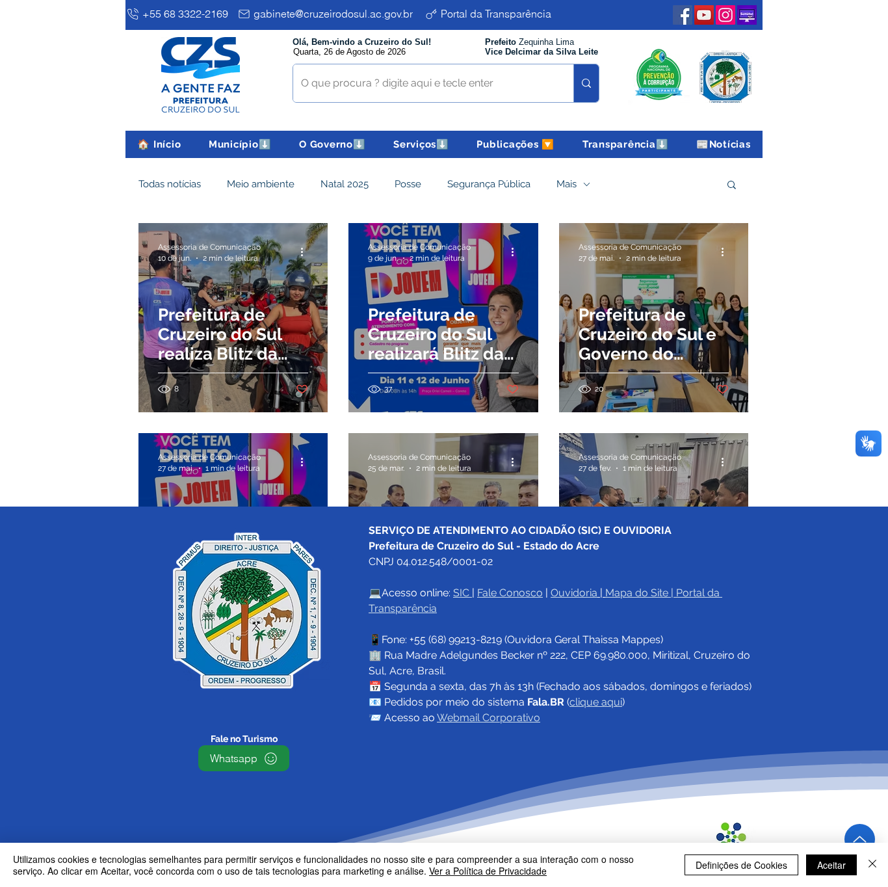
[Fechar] (872, 865)
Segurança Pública (488, 184)
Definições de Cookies (741, 864)
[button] (240, 144)
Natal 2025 (344, 184)
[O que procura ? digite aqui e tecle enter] (586, 83)
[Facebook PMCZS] (682, 15)
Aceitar (831, 864)
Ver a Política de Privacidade (488, 870)
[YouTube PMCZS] (704, 15)
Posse (408, 184)
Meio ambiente (260, 184)
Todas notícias (169, 184)
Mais (566, 184)
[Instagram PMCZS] (725, 15)
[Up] (859, 839)
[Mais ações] (306, 251)
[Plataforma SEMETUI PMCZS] (747, 15)
